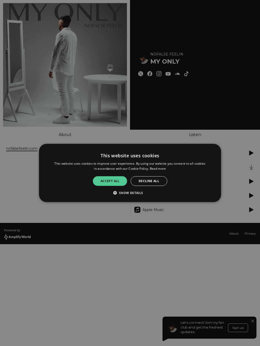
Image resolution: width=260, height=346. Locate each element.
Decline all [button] (149, 181)
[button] (130, 193)
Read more (158, 168)
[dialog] (130, 173)
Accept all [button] (110, 181)
